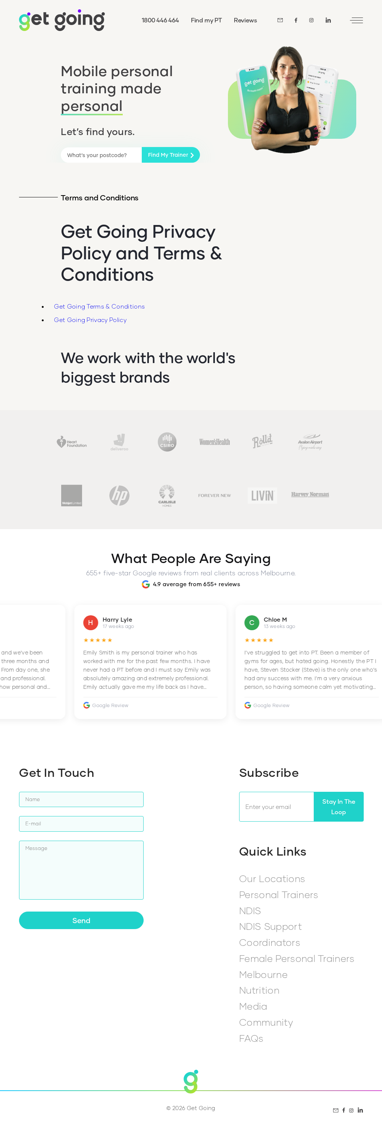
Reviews (245, 20)
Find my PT (206, 20)
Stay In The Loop (338, 806)
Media (253, 1006)
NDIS (250, 910)
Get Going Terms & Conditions (99, 306)
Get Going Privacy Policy (90, 319)
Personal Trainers (278, 894)
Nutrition (259, 990)
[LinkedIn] (328, 20)
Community (266, 1022)
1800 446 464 (160, 20)
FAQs (251, 1038)
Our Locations (272, 878)
